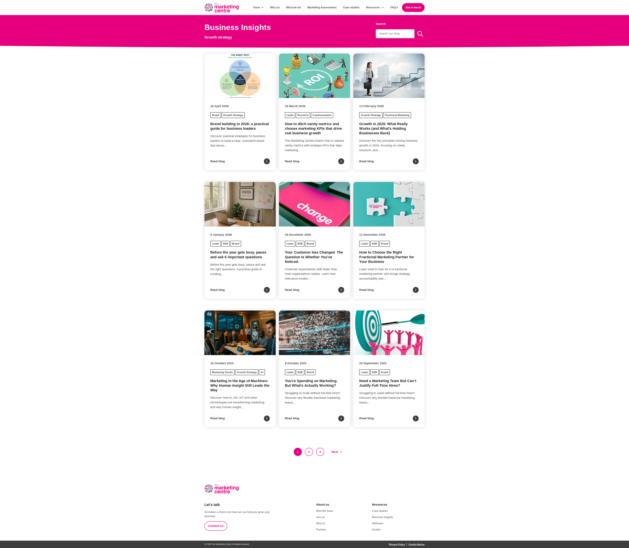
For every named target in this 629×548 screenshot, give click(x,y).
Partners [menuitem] (321, 529)
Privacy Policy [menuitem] (397, 544)
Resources (373, 7)
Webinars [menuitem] (377, 523)
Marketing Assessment (321, 7)
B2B (225, 243)
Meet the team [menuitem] (324, 511)
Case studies (351, 7)
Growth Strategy (233, 115)
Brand (215, 115)
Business (303, 115)
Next (335, 452)
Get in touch (413, 7)
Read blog (217, 161)
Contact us (216, 526)
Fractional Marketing (397, 115)
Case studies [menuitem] (380, 511)
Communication (322, 115)
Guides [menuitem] (376, 529)
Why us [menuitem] (320, 523)
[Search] (420, 33)
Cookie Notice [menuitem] (417, 544)
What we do (293, 7)
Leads (290, 115)
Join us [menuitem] (320, 517)
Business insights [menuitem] (382, 517)
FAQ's (394, 7)
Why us (275, 7)
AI (262, 372)
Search (381, 24)
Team (256, 7)
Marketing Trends (222, 372)
